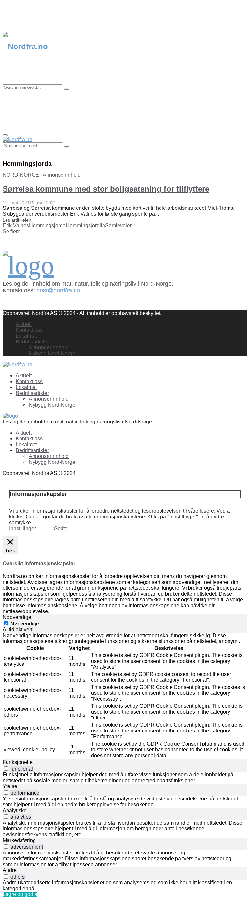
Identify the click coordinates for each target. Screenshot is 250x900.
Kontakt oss (29, 330)
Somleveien (119, 225)
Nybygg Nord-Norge (52, 353)
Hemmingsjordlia (85, 225)
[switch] (6, 768)
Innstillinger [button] (22, 528)
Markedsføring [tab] (19, 840)
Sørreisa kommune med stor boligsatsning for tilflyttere (106, 188)
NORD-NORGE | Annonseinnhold (42, 175)
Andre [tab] (10, 870)
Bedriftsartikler (32, 341)
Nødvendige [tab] (17, 617)
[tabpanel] (125, 696)
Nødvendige (24, 623)
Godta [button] (61, 528)
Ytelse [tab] (10, 786)
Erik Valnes (16, 225)
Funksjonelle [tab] (18, 762)
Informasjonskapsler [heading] (38, 494)
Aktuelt (24, 324)
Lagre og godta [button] (20, 894)
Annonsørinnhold (49, 347)
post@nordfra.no (58, 290)
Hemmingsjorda (47, 225)
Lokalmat (26, 336)
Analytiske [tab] (15, 810)
